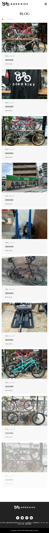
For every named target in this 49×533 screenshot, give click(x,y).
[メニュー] (45, 4)
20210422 (9, 200)
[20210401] (24, 457)
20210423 (9, 153)
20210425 (9, 107)
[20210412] (24, 317)
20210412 (9, 340)
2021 (6, 56)
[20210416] (24, 271)
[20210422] (24, 177)
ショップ (11, 56)
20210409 (9, 387)
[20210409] (24, 364)
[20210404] (24, 411)
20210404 (9, 433)
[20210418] (24, 224)
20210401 (9, 480)
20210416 (9, 293)
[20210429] (24, 37)
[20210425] (24, 84)
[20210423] (24, 131)
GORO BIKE (24, 530)
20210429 (9, 60)
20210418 (9, 247)
